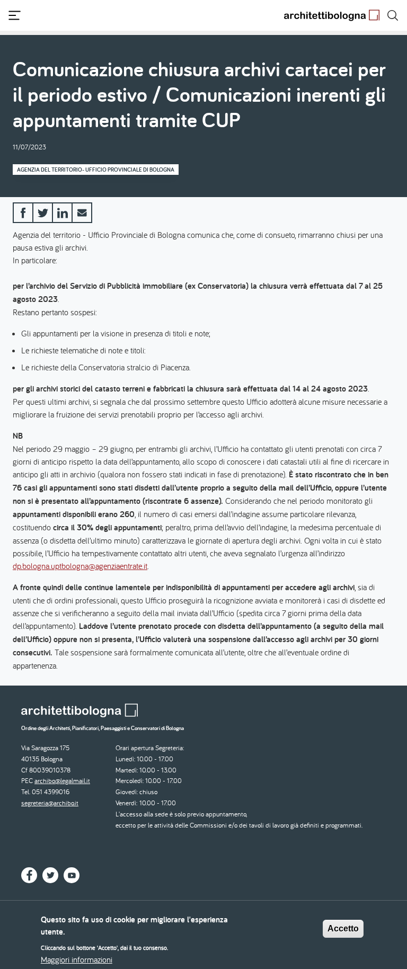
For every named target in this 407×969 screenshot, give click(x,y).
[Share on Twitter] (42, 212)
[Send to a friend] (82, 212)
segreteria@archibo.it (49, 802)
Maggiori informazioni (76, 959)
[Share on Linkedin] (62, 212)
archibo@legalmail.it (62, 780)
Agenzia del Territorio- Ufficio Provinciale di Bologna (95, 169)
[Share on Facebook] (23, 212)
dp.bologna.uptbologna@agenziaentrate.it (80, 566)
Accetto (343, 928)
